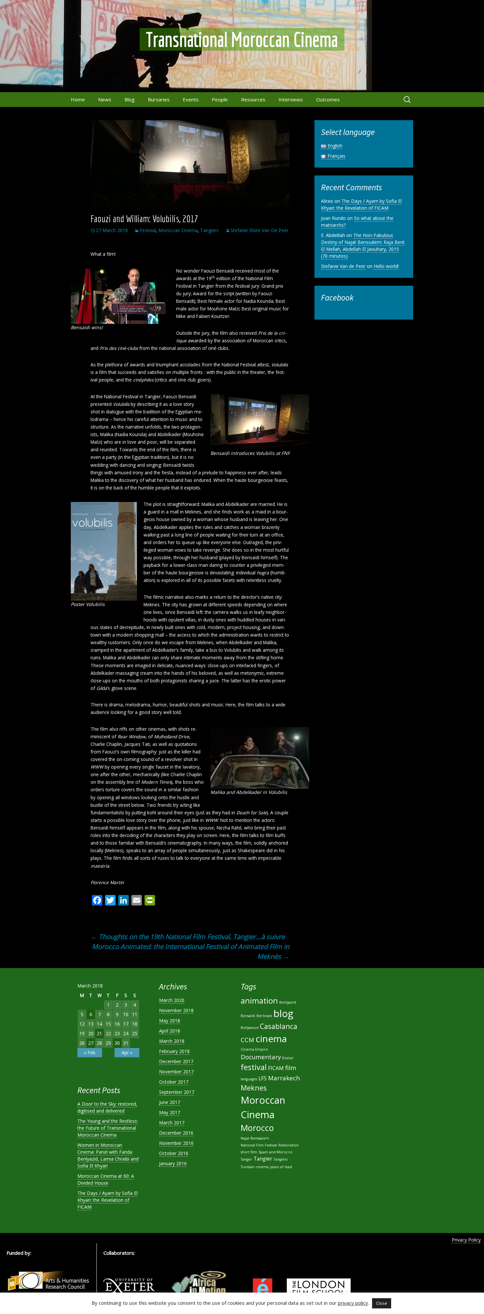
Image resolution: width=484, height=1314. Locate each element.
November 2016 (176, 1143)
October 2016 (173, 1153)
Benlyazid (287, 1002)
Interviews (291, 99)
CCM (247, 1040)
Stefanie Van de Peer (343, 266)
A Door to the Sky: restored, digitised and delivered (107, 1107)
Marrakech (284, 1078)
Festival (148, 230)
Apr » (126, 1052)
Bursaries (159, 99)
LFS (262, 1078)
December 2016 (176, 1133)
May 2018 (169, 1020)
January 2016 (173, 1163)
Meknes (254, 1087)
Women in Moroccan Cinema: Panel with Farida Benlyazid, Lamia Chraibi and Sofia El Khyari (108, 1155)
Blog (129, 99)
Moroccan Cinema (178, 230)
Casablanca (278, 1026)
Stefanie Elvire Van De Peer (259, 230)
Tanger (246, 1159)
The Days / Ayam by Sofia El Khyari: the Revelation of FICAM (361, 204)
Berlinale (264, 1015)
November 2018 (176, 1010)
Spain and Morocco (275, 1152)
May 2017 (169, 1112)
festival (254, 1067)
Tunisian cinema (255, 1167)
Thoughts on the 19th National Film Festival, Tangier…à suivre (188, 936)
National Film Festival (259, 1145)
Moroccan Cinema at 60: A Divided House (105, 1179)
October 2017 (173, 1082)
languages (249, 1079)
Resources (253, 99)
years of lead (281, 1167)
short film (249, 1152)
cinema (271, 1038)
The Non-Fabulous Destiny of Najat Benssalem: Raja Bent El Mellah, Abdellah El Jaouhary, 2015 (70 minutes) (363, 245)
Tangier (263, 1158)
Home (78, 99)
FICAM (276, 1068)
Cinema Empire (254, 1049)
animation (259, 1000)
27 (91, 1043)
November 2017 (176, 1071)
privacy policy (353, 1303)
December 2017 (176, 1061)
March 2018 (171, 1041)
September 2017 (176, 1092)
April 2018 (169, 1031)
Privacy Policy (466, 1240)
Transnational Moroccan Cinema (242, 39)
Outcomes (328, 99)
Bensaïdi (248, 1015)
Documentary (261, 1057)
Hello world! (386, 266)
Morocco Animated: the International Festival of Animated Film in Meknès (190, 951)
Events (191, 99)
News (104, 99)
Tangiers (209, 230)
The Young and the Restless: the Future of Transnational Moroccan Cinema (107, 1128)
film (290, 1068)
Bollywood (249, 1027)
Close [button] (381, 1303)
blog (283, 1013)
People (220, 99)
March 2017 (171, 1122)
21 (99, 1033)
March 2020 (171, 1000)
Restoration (289, 1145)
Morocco (257, 1127)
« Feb (89, 1052)
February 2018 (174, 1051)
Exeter (288, 1058)
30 (117, 1043)
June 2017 (169, 1102)
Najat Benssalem (255, 1138)
